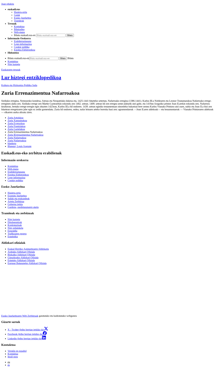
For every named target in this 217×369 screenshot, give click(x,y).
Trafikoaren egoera (17, 233)
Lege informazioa (16, 177)
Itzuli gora (13, 356)
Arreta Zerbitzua (16, 201)
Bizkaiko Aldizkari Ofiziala (21, 254)
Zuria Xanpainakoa (17, 120)
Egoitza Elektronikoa (24, 49)
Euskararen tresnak (10, 69)
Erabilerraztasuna (22, 41)
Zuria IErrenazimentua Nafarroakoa (25, 134)
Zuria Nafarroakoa (17, 137)
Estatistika (13, 236)
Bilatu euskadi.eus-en (24, 35)
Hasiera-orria (20, 12)
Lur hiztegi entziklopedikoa (31, 77)
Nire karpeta (14, 64)
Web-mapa (19, 32)
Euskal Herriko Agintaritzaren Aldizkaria (28, 249)
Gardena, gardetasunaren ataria (23, 207)
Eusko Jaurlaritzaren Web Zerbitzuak (19, 315)
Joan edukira (7, 4)
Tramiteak (19, 20)
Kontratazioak (15, 225)
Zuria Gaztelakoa (16, 129)
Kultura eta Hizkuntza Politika (19, 85)
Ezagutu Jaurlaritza (17, 195)
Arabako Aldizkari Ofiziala (21, 251)
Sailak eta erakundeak (19, 198)
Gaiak (17, 15)
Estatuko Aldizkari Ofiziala (21, 260)
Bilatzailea (19, 29)
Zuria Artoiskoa (15, 117)
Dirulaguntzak (15, 222)
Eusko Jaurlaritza (22, 18)
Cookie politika (21, 47)
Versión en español (17, 351)
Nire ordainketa (15, 228)
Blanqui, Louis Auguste (19, 146)
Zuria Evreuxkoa (16, 123)
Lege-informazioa (23, 44)
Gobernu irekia (15, 204)
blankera (12, 143)
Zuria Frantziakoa (16, 126)
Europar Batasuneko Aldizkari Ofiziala (27, 263)
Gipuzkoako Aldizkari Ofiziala (23, 257)
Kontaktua (19, 26)
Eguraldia (12, 230)
